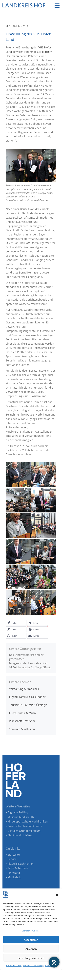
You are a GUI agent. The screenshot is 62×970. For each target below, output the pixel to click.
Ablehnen (31, 948)
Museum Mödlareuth (21, 817)
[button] (57, 895)
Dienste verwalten (30, 930)
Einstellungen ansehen (31, 958)
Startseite (14, 854)
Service (12, 859)
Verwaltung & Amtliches (24, 689)
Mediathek (14, 877)
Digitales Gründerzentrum (24, 831)
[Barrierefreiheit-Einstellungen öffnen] (54, 962)
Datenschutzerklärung (33, 965)
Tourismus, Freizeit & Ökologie (28, 705)
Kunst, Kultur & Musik (22, 713)
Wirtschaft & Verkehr (22, 721)
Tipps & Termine (18, 868)
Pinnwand (14, 873)
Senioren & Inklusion (22, 729)
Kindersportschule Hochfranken (28, 821)
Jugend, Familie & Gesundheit (27, 697)
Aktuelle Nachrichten (21, 863)
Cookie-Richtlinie (13, 965)
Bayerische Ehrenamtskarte (25, 826)
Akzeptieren (31, 939)
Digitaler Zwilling (18, 812)
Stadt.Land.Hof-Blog (20, 835)
